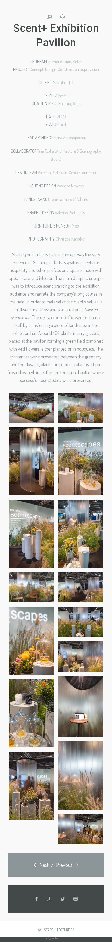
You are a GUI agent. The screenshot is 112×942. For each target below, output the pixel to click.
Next (43, 864)
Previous (64, 864)
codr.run (62, 938)
